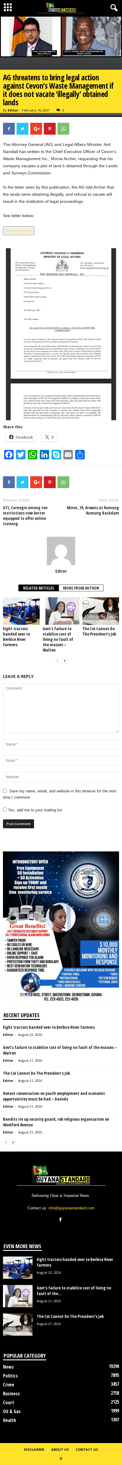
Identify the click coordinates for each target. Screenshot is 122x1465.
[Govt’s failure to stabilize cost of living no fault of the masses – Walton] (61, 611)
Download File (18, 230)
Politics (10, 1375)
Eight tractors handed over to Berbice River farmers (16, 636)
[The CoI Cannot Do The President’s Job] (100, 611)
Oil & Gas (12, 1411)
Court (8, 1402)
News (8, 1367)
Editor (13, 110)
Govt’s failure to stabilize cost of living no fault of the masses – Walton (58, 639)
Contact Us (87, 1449)
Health (9, 1420)
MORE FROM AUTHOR (81, 588)
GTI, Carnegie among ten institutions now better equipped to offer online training (25, 515)
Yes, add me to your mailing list (34, 810)
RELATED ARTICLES (38, 588)
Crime (8, 1384)
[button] (112, 8)
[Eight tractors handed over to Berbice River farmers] (21, 611)
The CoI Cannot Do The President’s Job (99, 631)
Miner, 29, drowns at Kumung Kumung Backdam (93, 510)
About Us (60, 1449)
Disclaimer (34, 1449)
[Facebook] (61, 1220)
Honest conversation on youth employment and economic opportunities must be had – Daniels (54, 1096)
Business (11, 1393)
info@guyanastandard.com (71, 1208)
